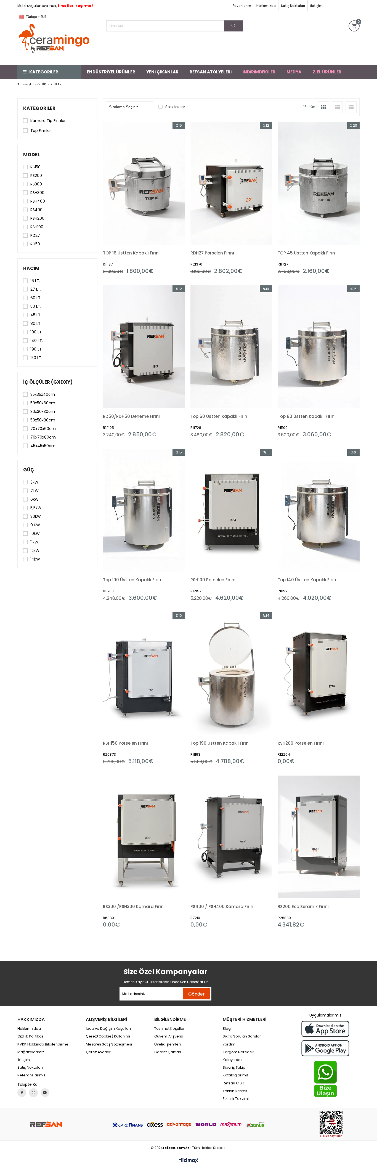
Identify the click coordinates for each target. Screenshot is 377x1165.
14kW (35, 559)
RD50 (35, 244)
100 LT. (36, 332)
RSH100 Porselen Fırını (212, 580)
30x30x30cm (42, 411)
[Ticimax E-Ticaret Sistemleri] (188, 1161)
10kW (35, 533)
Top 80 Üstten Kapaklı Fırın (306, 416)
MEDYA (293, 72)
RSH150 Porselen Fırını (125, 743)
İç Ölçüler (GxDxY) (48, 382)
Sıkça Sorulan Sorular (242, 1036)
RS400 (36, 210)
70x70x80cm (43, 437)
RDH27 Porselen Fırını (212, 253)
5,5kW (35, 508)
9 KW (35, 525)
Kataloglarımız (236, 1075)
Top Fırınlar (40, 130)
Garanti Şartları (167, 1052)
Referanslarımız (31, 1075)
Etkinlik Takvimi (236, 1098)
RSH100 (36, 227)
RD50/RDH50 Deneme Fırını (131, 416)
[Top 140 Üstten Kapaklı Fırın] (319, 510)
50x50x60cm (42, 403)
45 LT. (35, 315)
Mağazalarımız (30, 1052)
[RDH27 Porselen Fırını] (231, 183)
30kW (35, 516)
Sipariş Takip (234, 1067)
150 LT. (36, 357)
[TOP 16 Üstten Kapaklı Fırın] (144, 183)
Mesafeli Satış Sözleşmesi (109, 1044)
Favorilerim (242, 5)
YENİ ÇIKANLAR (162, 72)
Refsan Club (233, 1083)
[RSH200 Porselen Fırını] (319, 673)
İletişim (316, 5)
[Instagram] (33, 1092)
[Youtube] (45, 1092)
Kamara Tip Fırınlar (48, 120)
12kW (34, 550)
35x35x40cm (42, 394)
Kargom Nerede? (238, 1052)
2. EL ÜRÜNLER (326, 72)
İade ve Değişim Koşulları (108, 1028)
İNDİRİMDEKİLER (259, 72)
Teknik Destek (235, 1091)
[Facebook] (21, 1092)
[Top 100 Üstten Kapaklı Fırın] (144, 510)
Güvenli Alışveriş (168, 1036)
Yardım (229, 1044)
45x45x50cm (42, 446)
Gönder (196, 994)
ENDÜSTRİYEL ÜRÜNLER (111, 72)
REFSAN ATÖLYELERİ (211, 72)
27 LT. (35, 289)
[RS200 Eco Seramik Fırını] (319, 837)
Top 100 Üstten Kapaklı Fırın (132, 580)
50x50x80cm (42, 420)
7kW (34, 491)
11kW (34, 542)
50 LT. (35, 306)
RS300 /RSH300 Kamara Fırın (133, 906)
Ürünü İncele (163, 198)
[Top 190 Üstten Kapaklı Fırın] (231, 673)
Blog (227, 1028)
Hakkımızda (266, 5)
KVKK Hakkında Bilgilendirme (42, 1044)
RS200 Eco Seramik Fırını (303, 906)
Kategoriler (39, 108)
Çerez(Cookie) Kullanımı (108, 1036)
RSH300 (37, 192)
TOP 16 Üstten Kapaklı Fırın (131, 253)
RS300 (36, 184)
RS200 (36, 175)
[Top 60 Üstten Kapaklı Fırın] (231, 346)
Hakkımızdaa (29, 1028)
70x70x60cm (43, 428)
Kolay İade (232, 1059)
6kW (34, 499)
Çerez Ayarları (98, 1052)
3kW (34, 482)
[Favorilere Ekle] (144, 198)
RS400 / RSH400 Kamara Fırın (221, 906)
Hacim (31, 268)
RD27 (35, 235)
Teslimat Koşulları (169, 1028)
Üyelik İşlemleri (167, 1044)
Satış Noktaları (293, 5)
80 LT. (35, 323)
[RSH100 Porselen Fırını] (231, 510)
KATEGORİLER (43, 72)
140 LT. (36, 340)
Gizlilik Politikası (30, 1036)
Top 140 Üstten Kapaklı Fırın (307, 580)
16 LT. (35, 280)
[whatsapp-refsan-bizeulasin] (325, 1079)
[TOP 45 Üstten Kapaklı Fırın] (319, 183)
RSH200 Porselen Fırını (301, 743)
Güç (28, 469)
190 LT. (36, 349)
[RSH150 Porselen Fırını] (144, 673)
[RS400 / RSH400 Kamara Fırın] (231, 837)
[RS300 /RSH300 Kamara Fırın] (144, 837)
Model (31, 154)
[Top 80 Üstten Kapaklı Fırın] (319, 346)
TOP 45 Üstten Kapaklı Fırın (306, 253)
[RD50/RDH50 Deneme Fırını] (144, 346)
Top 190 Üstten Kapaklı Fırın (219, 743)
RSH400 (37, 201)
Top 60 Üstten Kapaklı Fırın (218, 416)
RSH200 (37, 218)
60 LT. (35, 298)
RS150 (35, 167)
